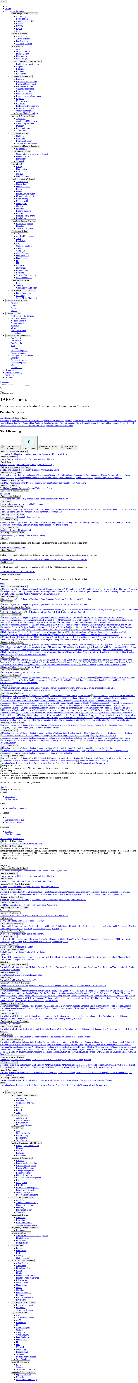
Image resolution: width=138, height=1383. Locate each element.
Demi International (94, 688)
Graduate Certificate (19, 360)
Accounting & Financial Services (24, 14)
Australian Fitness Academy (38, 703)
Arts (18, 49)
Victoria (14, 328)
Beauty (19, 166)
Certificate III (16, 341)
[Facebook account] (11, 843)
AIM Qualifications (89, 589)
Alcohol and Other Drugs (27, 121)
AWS (18, 238)
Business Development (26, 84)
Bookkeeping (22, 19)
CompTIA (20, 251)
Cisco (18, 243)
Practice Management (25, 216)
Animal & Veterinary (19, 34)
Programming (22, 270)
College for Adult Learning (37, 591)
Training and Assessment (26, 143)
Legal (18, 283)
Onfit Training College (108, 708)
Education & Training (20, 133)
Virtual (14, 310)
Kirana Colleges (128, 645)
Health (19, 191)
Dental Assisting (23, 186)
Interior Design (22, 54)
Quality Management (25, 111)
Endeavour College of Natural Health (79, 678)
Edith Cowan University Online (19, 1049)
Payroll (19, 28)
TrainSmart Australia (29, 647)
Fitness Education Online (69, 720)
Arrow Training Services (58, 629)
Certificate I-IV (6, 562)
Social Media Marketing (26, 298)
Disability (20, 126)
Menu (3, 1)
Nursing (19, 206)
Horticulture (21, 159)
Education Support (24, 141)
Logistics (20, 98)
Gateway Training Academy (103, 652)
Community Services (25, 123)
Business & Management (22, 76)
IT (17, 260)
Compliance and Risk (25, 21)
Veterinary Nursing (24, 43)
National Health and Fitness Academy (102, 634)
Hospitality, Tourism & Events (23, 221)
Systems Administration (26, 275)
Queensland (16, 333)
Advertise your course (14, 820)
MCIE (102, 645)
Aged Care (20, 118)
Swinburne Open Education (87, 591)
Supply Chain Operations (27, 113)
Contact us (9, 375)
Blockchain (21, 241)
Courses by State (13, 313)
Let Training (107, 748)
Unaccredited (16, 367)
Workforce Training (13, 372)
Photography (21, 56)
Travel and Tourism (24, 228)
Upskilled (43, 604)
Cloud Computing (24, 246)
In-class (14, 306)
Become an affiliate (13, 822)
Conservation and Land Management (32, 154)
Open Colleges (22, 589)
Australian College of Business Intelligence (57, 627)
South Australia (17, 323)
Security (19, 285)
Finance (19, 24)
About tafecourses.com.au (16, 808)
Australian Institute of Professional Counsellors (89, 715)
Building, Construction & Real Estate (26, 61)
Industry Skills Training (114, 617)
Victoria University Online (105, 629)
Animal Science (23, 39)
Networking (21, 268)
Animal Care (21, 36)
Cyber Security (22, 253)
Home (8, 8)
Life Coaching (22, 199)
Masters (14, 365)
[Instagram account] (32, 843)
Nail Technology (23, 176)
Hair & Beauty (17, 164)
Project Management (25, 108)
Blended (14, 303)
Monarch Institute (54, 589)
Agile (18, 234)
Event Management (24, 223)
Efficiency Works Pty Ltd (95, 639)
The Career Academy (127, 589)
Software (20, 273)
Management (21, 101)
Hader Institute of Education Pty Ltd (49, 632)
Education (20, 138)
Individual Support (24, 128)
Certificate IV (16, 343)
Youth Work (21, 131)
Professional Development (27, 106)
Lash (18, 171)
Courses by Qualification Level (18, 336)
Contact (8, 817)
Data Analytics (22, 255)
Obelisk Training (103, 740)
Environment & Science (21, 151)
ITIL (18, 263)
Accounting (21, 16)
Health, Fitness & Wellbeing (23, 179)
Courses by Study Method (16, 301)
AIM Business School (67, 620)
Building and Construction (27, 64)
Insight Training (107, 622)
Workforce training (13, 834)
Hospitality (20, 226)
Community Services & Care (23, 116)
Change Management (25, 89)
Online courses (11, 799)
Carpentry (20, 66)
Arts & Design (17, 46)
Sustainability (22, 161)
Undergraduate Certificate (22, 355)
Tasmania (15, 325)
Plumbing (20, 71)
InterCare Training (123, 1008)
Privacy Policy (6, 838)
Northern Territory (18, 321)
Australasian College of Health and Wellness (59, 690)
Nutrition (20, 208)
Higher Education (7, 550)
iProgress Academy (104, 1067)
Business (20, 79)
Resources (9, 370)
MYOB (19, 26)
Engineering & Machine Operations (25, 146)
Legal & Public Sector (20, 280)
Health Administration (25, 194)
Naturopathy (21, 203)
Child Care (20, 136)
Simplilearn (82, 632)
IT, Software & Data (19, 231)
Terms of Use (18, 838)
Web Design (21, 59)
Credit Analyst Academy (49, 594)
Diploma (14, 348)
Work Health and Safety (26, 288)
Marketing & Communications (23, 290)
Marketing (20, 295)
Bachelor (14, 358)
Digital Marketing (23, 293)
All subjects (10, 796)
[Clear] (26, 385)
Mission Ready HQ (27, 637)
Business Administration (26, 81)
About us (9, 377)
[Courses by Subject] (23, 11)
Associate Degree (18, 353)
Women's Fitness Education (118, 720)
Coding (19, 248)
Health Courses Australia (34, 705)
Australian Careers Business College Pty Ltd (112, 625)
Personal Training (23, 211)
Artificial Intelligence (25, 236)
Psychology (21, 218)
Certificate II (16, 338)
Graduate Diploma (19, 363)
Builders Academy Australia (100, 610)
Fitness (19, 189)
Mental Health (22, 201)
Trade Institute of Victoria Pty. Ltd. (70, 612)
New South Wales (18, 318)
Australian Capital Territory (22, 316)
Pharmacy (20, 213)
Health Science (22, 156)
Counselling (21, 184)
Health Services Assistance (27, 196)
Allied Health (22, 181)
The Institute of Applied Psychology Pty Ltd (95, 637)
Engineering (21, 148)
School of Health (62, 647)
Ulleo (88, 599)
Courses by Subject (13, 11)
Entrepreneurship (23, 91)
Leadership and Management (28, 96)
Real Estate (21, 74)
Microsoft (20, 265)
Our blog (9, 831)
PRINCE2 (20, 103)
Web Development (24, 277)
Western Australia (18, 330)
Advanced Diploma (19, 350)
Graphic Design (23, 51)
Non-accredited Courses (10, 574)
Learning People (100, 627)
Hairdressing (21, 169)
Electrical (20, 69)
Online (14, 308)
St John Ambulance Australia (40, 625)
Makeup (19, 174)
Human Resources (24, 94)
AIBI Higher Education (41, 634)
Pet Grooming (22, 41)
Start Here (4, 787)
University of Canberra (32, 710)
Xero (18, 31)
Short (13, 345)
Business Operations (25, 86)
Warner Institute (39, 654)
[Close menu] (6, 1090)
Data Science (21, 258)
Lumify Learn (68, 604)
